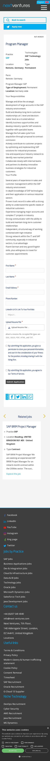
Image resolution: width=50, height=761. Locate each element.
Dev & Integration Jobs (15, 568)
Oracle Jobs (10, 587)
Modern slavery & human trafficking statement (22, 661)
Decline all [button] (36, 751)
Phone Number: (12, 298)
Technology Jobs (12, 582)
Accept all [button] (13, 751)
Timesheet (9, 677)
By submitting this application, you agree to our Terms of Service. (25, 372)
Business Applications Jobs (18, 563)
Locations (9, 637)
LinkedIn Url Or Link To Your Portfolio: (20, 309)
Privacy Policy (11, 655)
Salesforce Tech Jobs (14, 596)
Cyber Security (11, 708)
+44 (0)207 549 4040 (14, 613)
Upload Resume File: (14, 322)
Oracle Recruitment (14, 686)
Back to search (18, 20)
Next (44, 416)
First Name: (10, 266)
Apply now (16, 26)
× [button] (48, 728)
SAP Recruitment (12, 682)
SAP (7, 58)
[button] (43, 2)
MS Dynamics (10, 722)
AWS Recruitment (13, 713)
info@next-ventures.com (16, 618)
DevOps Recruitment (14, 704)
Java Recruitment (12, 718)
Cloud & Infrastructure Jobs (18, 573)
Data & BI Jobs (11, 577)
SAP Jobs (8, 558)
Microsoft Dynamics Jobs (17, 592)
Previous (4, 416)
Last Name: (10, 277)
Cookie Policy (10, 667)
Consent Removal (13, 672)
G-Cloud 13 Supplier (14, 691)
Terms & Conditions (14, 650)
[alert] (25, 743)
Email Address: (11, 288)
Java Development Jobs (16, 601)
